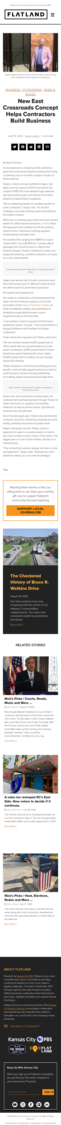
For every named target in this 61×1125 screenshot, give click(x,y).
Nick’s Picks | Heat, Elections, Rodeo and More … (26, 897)
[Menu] (52, 15)
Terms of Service (49, 1123)
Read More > (10, 740)
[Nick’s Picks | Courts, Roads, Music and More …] (30, 675)
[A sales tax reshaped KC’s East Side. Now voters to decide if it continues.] (30, 774)
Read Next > (17, 624)
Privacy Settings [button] (11, 1123)
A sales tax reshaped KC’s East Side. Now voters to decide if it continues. (27, 801)
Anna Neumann (14, 809)
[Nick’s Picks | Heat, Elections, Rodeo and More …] (30, 872)
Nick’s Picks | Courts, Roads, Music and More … (25, 700)
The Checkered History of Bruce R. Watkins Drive (29, 582)
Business (13, 90)
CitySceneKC (32, 90)
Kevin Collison (32, 136)
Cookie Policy (36, 1123)
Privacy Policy (24, 1123)
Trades (46, 223)
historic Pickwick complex (36, 305)
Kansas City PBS (25, 976)
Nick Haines (12, 707)
